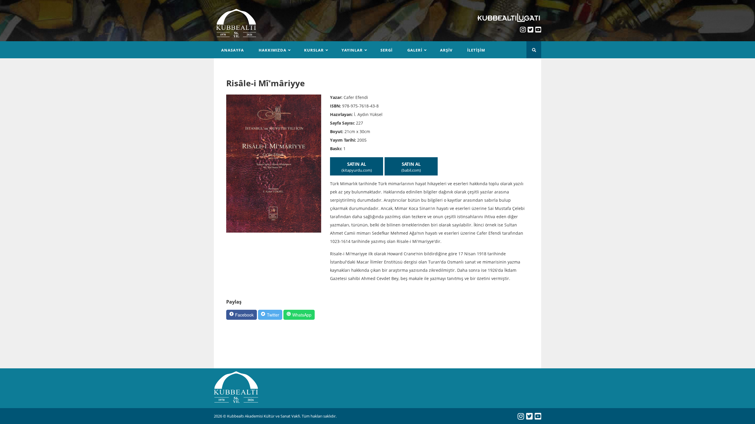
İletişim (476, 50)
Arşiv (446, 50)
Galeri (414, 50)
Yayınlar (352, 50)
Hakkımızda (272, 50)
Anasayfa (232, 50)
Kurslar (314, 50)
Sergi (386, 50)
